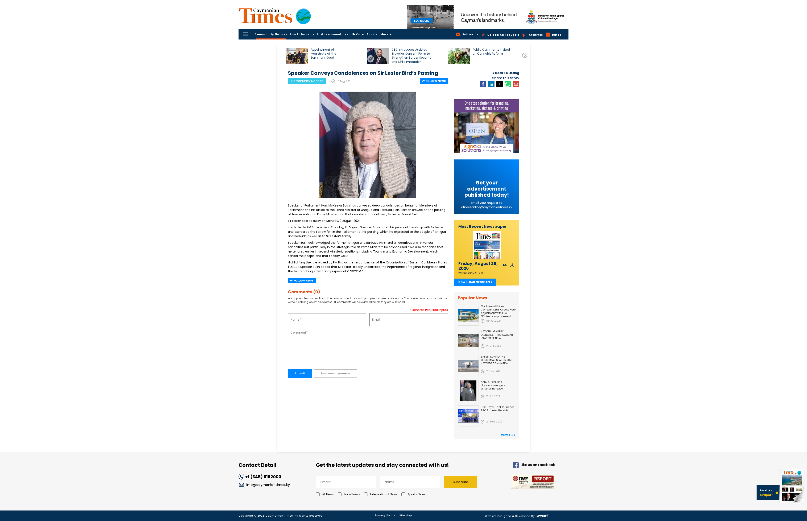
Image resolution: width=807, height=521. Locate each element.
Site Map (405, 515)
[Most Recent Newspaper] (486, 245)
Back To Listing (507, 73)
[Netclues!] (542, 515)
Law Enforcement (304, 34)
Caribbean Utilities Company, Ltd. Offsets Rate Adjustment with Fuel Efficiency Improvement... (498, 311)
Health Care (354, 34)
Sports (372, 34)
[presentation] (524, 55)
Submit (300, 373)
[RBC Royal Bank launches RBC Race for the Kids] (468, 416)
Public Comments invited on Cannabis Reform (491, 52)
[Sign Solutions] (486, 126)
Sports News (416, 494)
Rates (556, 35)
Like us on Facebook (538, 465)
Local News (352, 494)
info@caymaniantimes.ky (268, 484)
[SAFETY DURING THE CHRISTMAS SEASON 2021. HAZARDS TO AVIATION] (468, 365)
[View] (504, 266)
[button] (297, 56)
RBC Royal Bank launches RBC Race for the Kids (497, 408)
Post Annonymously (335, 373)
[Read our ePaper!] (792, 504)
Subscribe (460, 482)
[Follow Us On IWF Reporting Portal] (519, 482)
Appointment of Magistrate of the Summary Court (323, 54)
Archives (536, 35)
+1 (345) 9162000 (263, 477)
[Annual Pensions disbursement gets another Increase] (468, 390)
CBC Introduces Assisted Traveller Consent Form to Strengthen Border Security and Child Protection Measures (411, 55)
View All (507, 435)
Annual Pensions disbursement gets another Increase (493, 385)
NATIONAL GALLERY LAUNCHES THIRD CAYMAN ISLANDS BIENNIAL (497, 335)
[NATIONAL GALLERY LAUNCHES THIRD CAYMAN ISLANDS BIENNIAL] (468, 340)
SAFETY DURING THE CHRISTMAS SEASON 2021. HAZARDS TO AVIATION (497, 360)
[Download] (512, 266)
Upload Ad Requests (503, 35)
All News (328, 494)
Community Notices (271, 34)
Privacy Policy (385, 515)
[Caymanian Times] (275, 15)
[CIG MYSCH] (487, 17)
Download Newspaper (475, 282)
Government (331, 34)
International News (383, 494)
